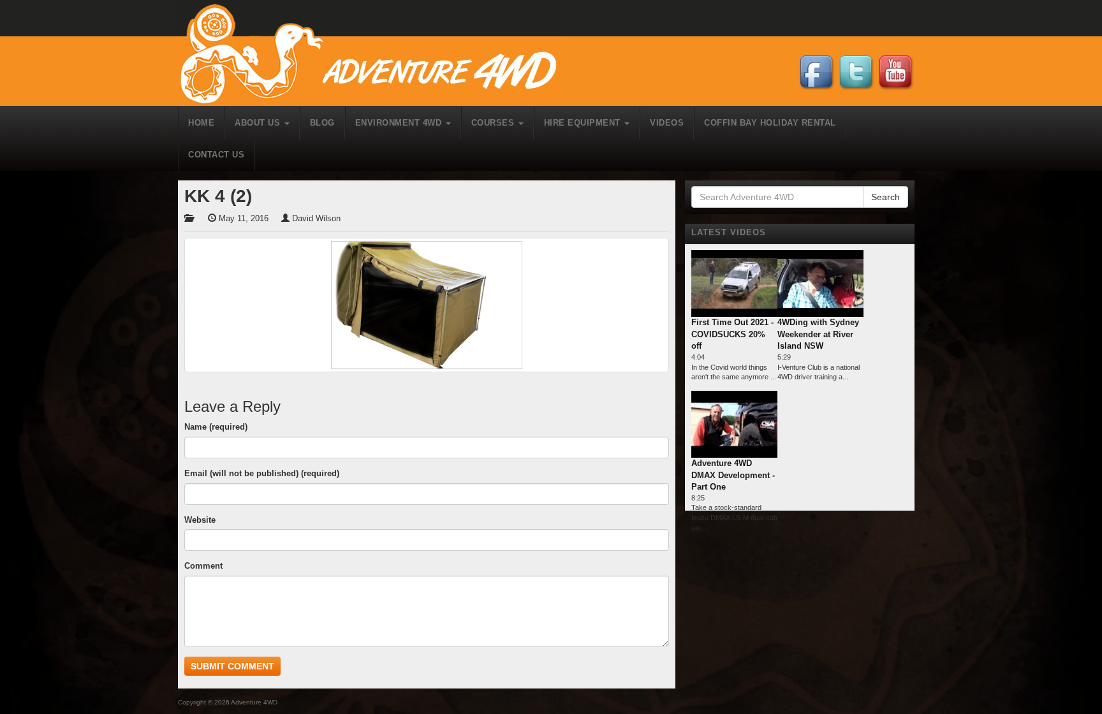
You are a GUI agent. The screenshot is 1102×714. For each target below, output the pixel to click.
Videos (667, 122)
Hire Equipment (584, 122)
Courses (494, 122)
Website (200, 520)
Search (885, 197)
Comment (203, 566)
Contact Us (216, 154)
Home (201, 122)
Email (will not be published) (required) (261, 473)
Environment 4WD (399, 122)
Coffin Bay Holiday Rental (770, 122)
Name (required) (215, 427)
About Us (259, 122)
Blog (322, 122)
